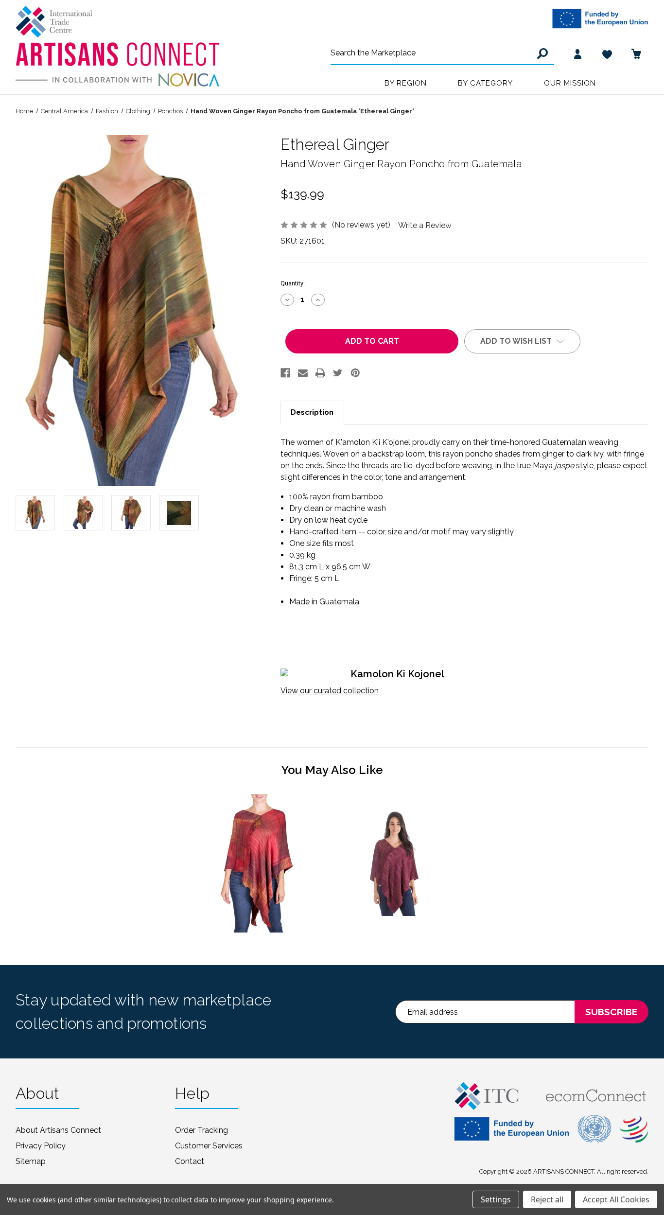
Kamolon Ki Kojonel (397, 674)
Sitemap (31, 1161)
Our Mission (570, 83)
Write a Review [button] (425, 225)
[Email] (303, 373)
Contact (189, 1161)
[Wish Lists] (607, 53)
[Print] (320, 373)
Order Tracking (201, 1130)
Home (24, 111)
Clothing (138, 111)
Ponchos (170, 111)
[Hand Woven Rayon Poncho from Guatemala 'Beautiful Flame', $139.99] (258, 863)
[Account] (578, 53)
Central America (64, 111)
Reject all (547, 1199)
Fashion (107, 111)
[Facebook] (285, 373)
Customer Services (209, 1145)
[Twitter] (338, 373)
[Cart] (636, 53)
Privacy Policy (41, 1145)
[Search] (541, 53)
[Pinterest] (355, 373)
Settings (496, 1199)
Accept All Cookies (616, 1199)
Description (312, 412)
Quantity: (292, 283)
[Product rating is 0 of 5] (304, 224)
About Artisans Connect (58, 1130)
